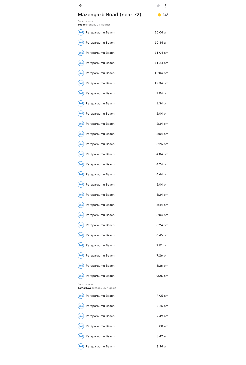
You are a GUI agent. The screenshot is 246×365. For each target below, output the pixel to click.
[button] (158, 6)
